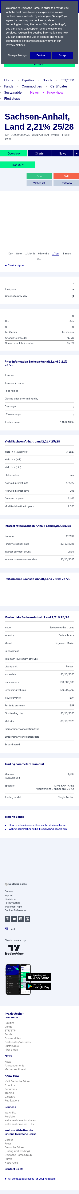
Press (8, 1143)
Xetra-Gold (11, 1162)
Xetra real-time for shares (20, 1120)
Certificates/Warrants (18, 1042)
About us (10, 1085)
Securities (11, 1089)
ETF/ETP (67, 80)
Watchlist (39, 183)
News (34, 92)
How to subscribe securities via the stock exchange (37, 825)
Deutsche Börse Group (18, 1155)
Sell (66, 176)
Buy (39, 176)
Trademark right (13, 906)
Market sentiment (15, 1069)
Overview (14, 153)
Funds (8, 86)
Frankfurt (18, 165)
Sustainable (13, 92)
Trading (9, 1093)
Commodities (32, 86)
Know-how (55, 92)
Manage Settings (17, 55)
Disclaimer (10, 899)
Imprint (9, 895)
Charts (39, 153)
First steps (12, 98)
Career (9, 1140)
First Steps (11, 1049)
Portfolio (66, 183)
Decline (40, 55)
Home (8, 80)
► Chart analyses (14, 265)
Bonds (47, 80)
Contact (9, 891)
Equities (28, 80)
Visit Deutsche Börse (17, 1081)
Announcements (14, 1065)
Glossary (10, 1097)
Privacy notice (12, 902)
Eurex (8, 1159)
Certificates (59, 86)
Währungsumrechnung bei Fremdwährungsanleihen (38, 828)
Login (39, 64)
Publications (12, 1100)
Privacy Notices (15, 45)
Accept (63, 55)
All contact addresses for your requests (30, 1179)
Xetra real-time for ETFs (19, 1124)
